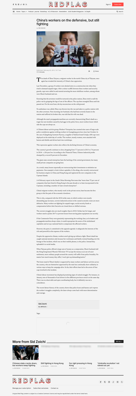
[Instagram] (18, 4)
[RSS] (26, 4)
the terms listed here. (81, 393)
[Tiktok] (21, 4)
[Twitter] (16, 4)
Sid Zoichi (41, 28)
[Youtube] (24, 4)
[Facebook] (13, 4)
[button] (23, 11)
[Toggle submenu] (26, 11)
